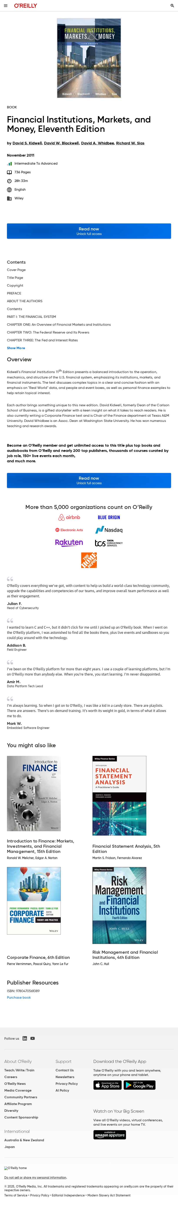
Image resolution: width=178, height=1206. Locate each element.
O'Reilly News (15, 1083)
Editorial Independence (68, 1195)
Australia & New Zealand (24, 1140)
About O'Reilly (18, 1061)
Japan (9, 1147)
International (17, 1131)
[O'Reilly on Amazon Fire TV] (109, 1138)
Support (64, 1061)
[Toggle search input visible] (172, 5)
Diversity (11, 1110)
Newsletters (65, 1077)
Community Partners (20, 1097)
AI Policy (62, 1090)
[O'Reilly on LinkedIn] (25, 1038)
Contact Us (65, 1070)
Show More (16, 348)
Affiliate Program (18, 1104)
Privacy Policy (67, 1083)
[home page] (25, 5)
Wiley (19, 198)
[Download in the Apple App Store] (107, 1088)
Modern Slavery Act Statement (108, 1195)
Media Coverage (17, 1090)
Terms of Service (15, 1195)
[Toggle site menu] (5, 5)
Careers (10, 1077)
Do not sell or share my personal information (35, 1178)
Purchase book (19, 997)
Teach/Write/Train (19, 1070)
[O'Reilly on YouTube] (32, 1038)
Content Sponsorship (21, 1117)
